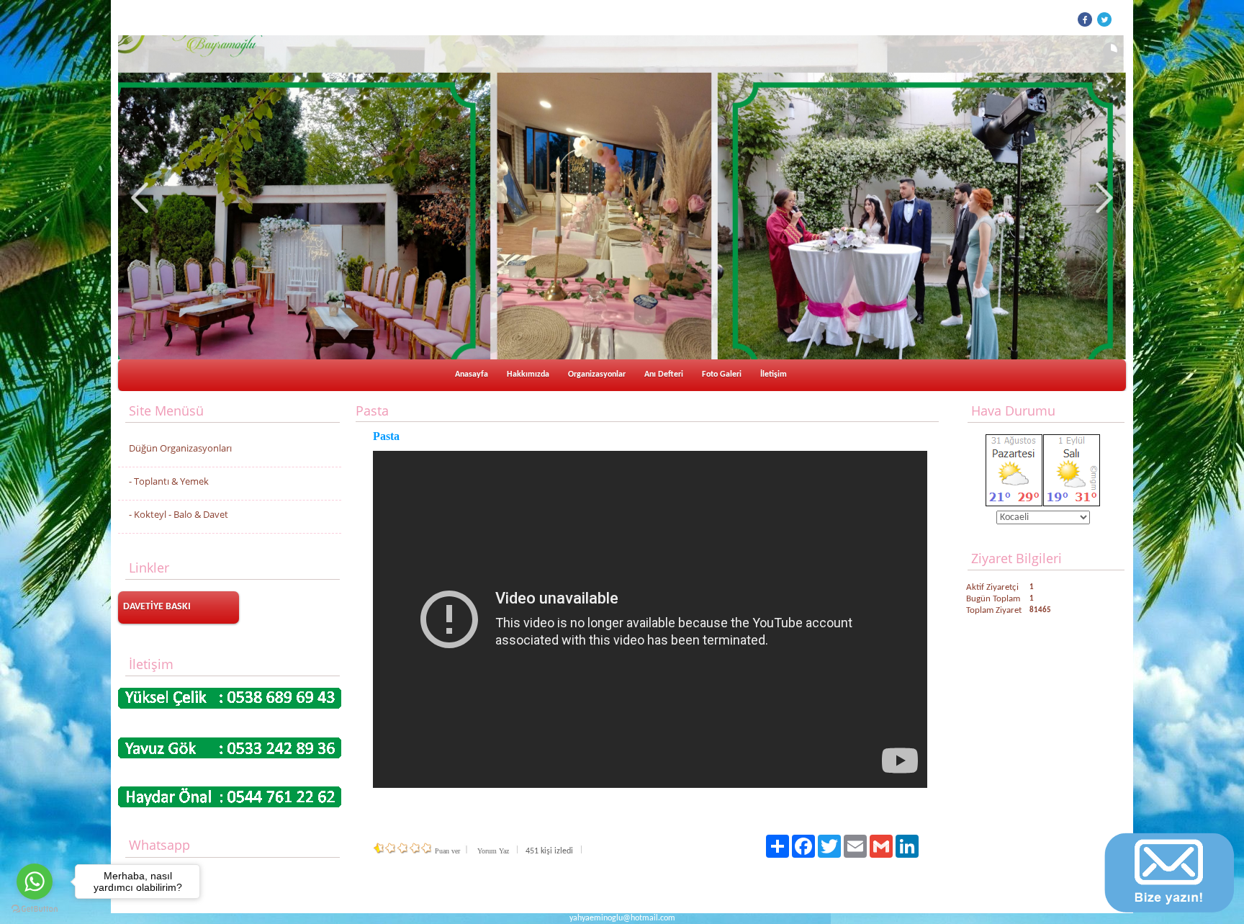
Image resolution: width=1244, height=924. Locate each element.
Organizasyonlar (597, 374)
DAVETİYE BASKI (157, 606)
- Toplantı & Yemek (169, 481)
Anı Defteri (663, 374)
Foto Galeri (722, 374)
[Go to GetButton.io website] (35, 909)
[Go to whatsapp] (35, 882)
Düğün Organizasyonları (180, 447)
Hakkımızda (528, 374)
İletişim (773, 374)
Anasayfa (471, 374)
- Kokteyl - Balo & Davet (178, 514)
